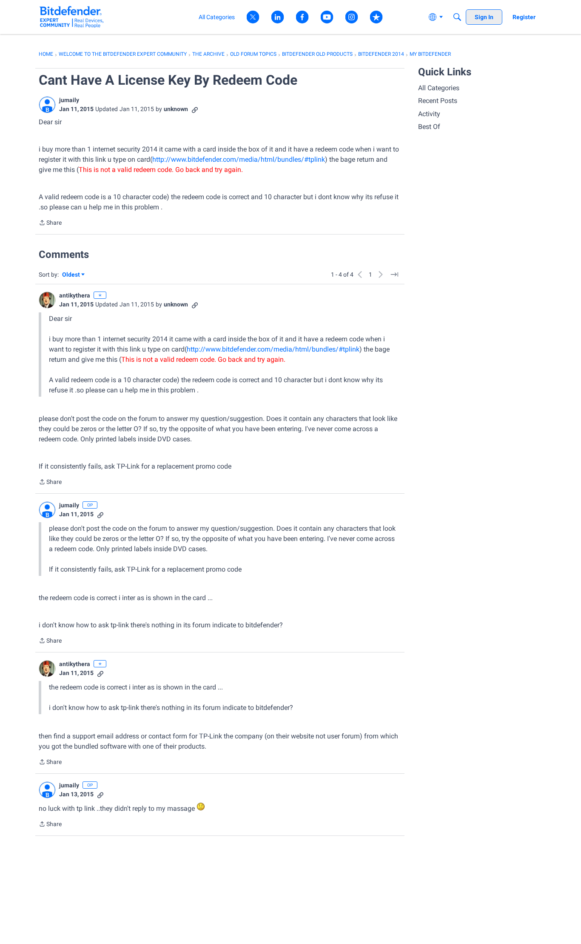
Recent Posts (437, 101)
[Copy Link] (195, 109)
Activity (429, 114)
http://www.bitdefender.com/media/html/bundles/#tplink (238, 159)
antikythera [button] (74, 295)
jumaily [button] (69, 100)
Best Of (429, 127)
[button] (47, 104)
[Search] (457, 17)
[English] (72, 17)
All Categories (438, 88)
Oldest (71, 275)
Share (50, 223)
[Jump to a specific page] (394, 274)
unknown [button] (176, 109)
